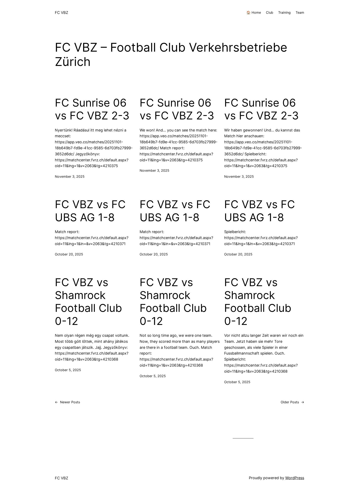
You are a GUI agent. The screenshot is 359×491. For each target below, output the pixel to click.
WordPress (294, 478)
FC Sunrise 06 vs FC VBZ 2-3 (92, 109)
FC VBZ (61, 12)
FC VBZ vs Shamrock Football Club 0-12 (88, 302)
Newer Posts (67, 402)
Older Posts (292, 402)
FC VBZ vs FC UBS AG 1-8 (90, 211)
